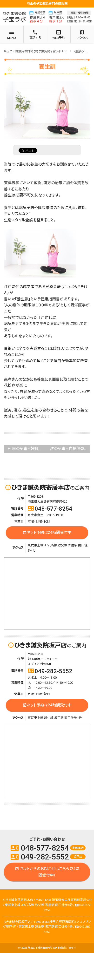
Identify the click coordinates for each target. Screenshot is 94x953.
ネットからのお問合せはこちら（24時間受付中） (47, 872)
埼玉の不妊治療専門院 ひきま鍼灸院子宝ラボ (52, 947)
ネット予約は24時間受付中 (47, 532)
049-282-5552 (50, 671)
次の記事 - (70, 448)
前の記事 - (27, 448)
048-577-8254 (50, 508)
